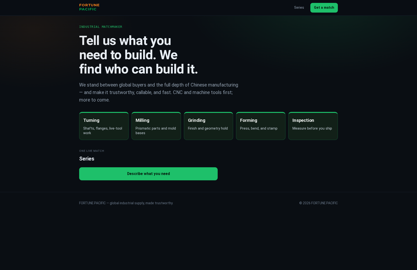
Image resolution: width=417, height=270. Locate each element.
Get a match (324, 8)
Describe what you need (148, 173)
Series (299, 8)
